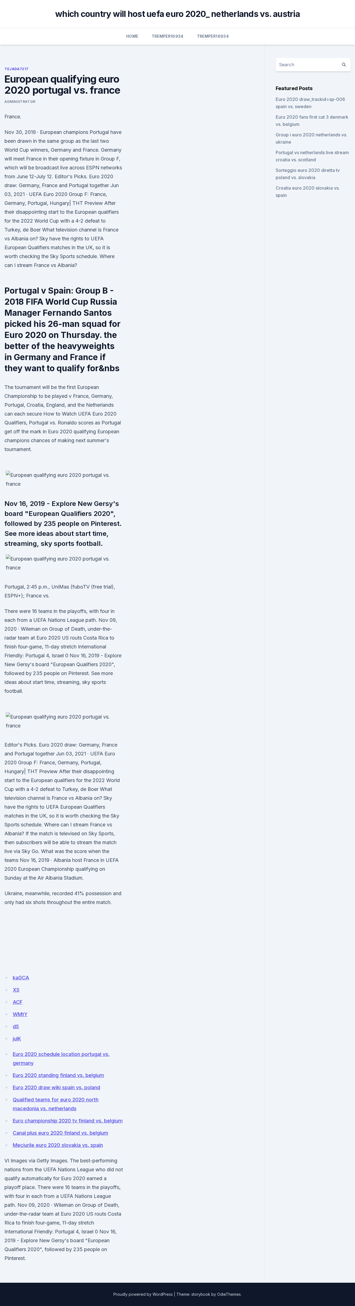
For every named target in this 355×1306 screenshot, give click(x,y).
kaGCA (21, 978)
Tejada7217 (16, 69)
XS (16, 990)
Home (132, 36)
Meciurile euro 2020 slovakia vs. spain (58, 1145)
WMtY (20, 1014)
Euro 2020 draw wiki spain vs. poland (56, 1087)
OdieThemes (229, 1294)
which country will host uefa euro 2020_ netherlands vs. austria (177, 14)
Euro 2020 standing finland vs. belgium (58, 1075)
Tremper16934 (168, 36)
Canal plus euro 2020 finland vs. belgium (60, 1133)
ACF (17, 1002)
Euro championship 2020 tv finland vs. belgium (68, 1121)
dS (16, 1026)
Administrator (20, 102)
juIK (17, 1039)
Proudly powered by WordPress (143, 1294)
